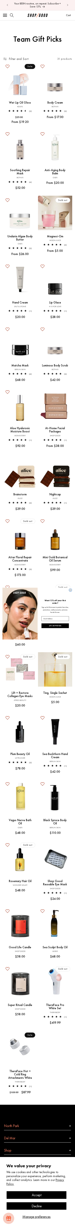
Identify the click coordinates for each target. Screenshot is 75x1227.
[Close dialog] (70, 589)
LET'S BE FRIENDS (55, 625)
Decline (37, 1206)
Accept (36, 1195)
